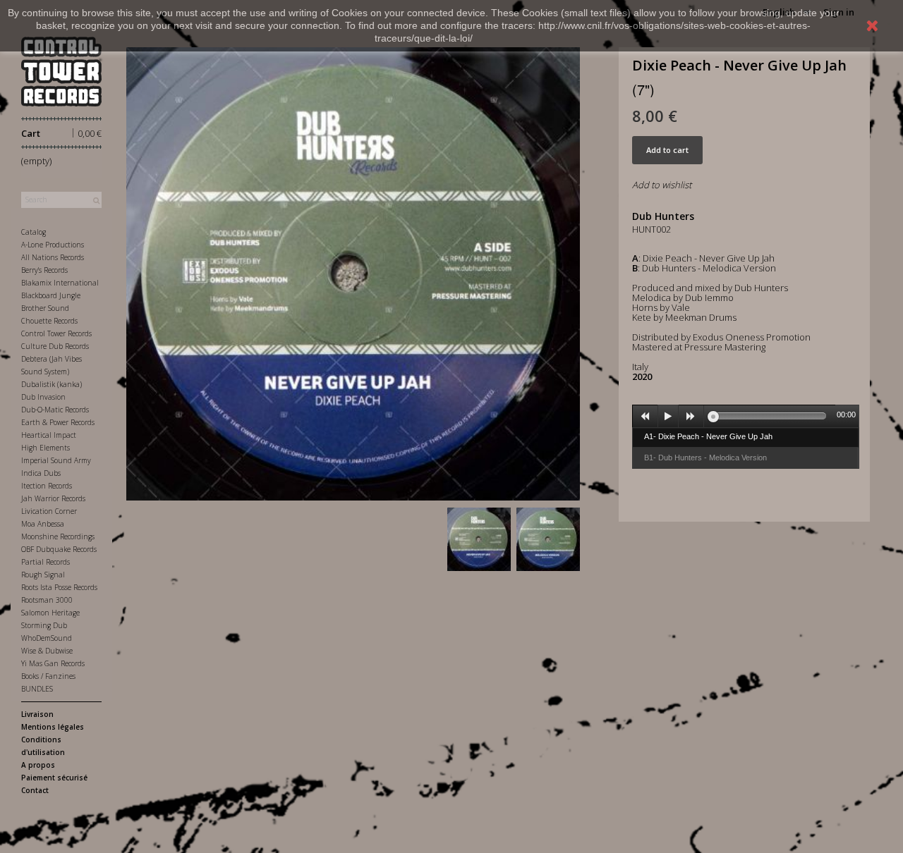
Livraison (37, 714)
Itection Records (46, 486)
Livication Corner (49, 511)
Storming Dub (44, 625)
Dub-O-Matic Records (55, 410)
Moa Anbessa (42, 524)
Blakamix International (60, 283)
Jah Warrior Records (53, 498)
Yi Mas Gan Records (53, 663)
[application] (745, 416)
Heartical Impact (48, 435)
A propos (38, 765)
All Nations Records (52, 257)
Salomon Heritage (50, 613)
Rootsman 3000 (47, 600)
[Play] (668, 416)
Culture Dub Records (55, 346)
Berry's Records (44, 270)
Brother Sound (45, 308)
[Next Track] (691, 416)
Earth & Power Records (58, 422)
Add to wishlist (661, 184)
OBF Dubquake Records (59, 549)
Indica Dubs (41, 473)
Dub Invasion (43, 397)
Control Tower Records (56, 333)
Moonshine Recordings (58, 536)
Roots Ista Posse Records (59, 587)
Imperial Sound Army (56, 460)
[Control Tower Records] (61, 71)
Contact (35, 790)
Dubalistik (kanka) (51, 384)
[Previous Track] (645, 416)
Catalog (33, 232)
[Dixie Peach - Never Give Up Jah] (479, 539)
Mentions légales (52, 727)
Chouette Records (49, 321)
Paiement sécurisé (54, 778)
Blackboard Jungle (50, 295)
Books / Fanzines (48, 676)
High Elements (45, 448)
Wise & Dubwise (47, 651)
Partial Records (45, 562)
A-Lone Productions (52, 245)
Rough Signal (43, 574)
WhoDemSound (46, 638)
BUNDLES (37, 689)
